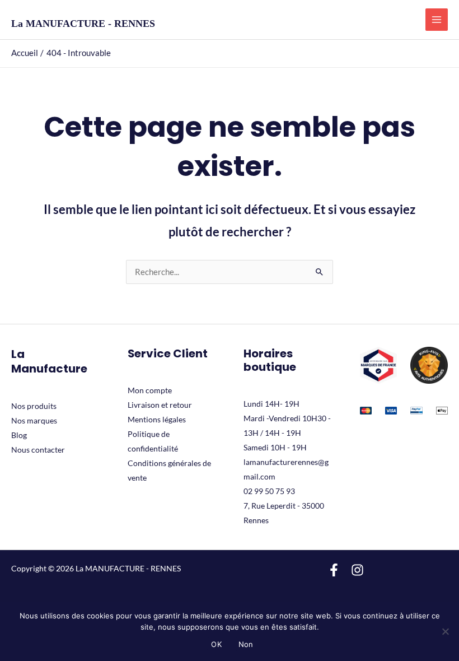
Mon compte (150, 390)
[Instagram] (357, 570)
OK (216, 644)
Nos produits (34, 406)
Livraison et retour (160, 404)
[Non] (445, 631)
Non (246, 644)
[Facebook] (333, 570)
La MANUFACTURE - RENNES (83, 23)
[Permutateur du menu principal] (436, 19)
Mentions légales (157, 419)
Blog (19, 435)
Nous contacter (38, 449)
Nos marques (34, 420)
